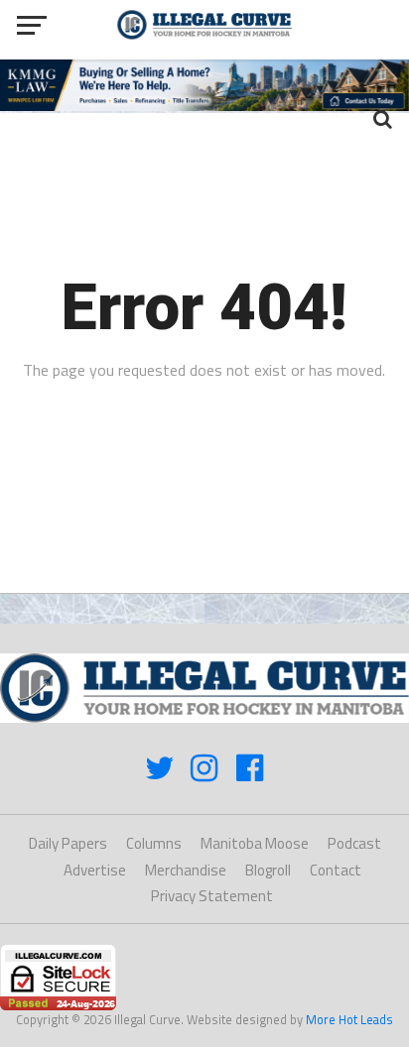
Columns (154, 843)
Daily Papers (68, 843)
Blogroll (268, 870)
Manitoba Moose (255, 843)
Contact (335, 870)
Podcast (354, 843)
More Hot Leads (349, 1019)
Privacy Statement (212, 895)
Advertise (95, 870)
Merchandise (185, 870)
